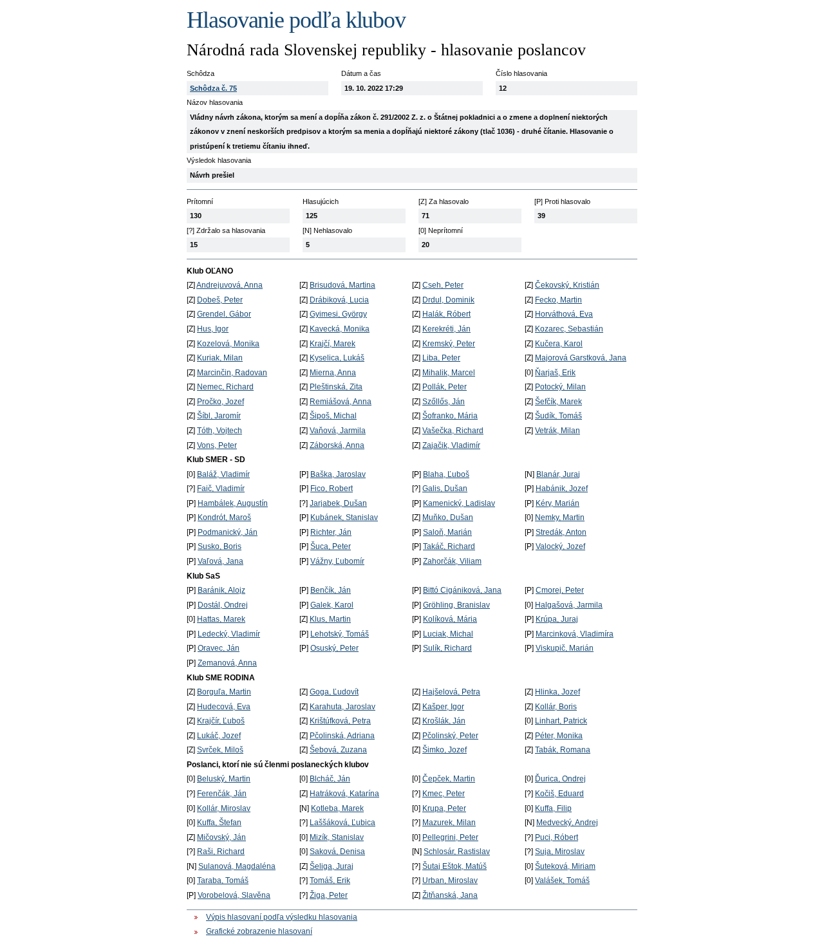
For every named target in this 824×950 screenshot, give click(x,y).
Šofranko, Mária (450, 415)
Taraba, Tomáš (222, 880)
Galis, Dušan (444, 488)
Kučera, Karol (559, 343)
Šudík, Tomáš (558, 415)
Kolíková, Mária (450, 619)
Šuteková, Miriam (565, 866)
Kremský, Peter (448, 343)
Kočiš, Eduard (559, 793)
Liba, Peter (441, 357)
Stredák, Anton (561, 532)
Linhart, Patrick (561, 720)
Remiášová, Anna (340, 401)
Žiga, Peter (329, 895)
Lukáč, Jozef (219, 735)
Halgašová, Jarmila (569, 605)
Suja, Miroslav (560, 851)
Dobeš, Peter (220, 299)
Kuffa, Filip (553, 808)
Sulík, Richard (447, 648)
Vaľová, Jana (220, 561)
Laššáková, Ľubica (342, 822)
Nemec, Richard (225, 386)
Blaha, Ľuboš (446, 474)
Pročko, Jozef (220, 401)
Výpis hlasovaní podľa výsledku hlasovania (281, 917)
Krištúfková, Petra (340, 720)
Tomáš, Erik (330, 880)
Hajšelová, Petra (451, 691)
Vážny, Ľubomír (337, 561)
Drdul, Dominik (448, 299)
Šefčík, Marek (558, 401)
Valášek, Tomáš (562, 880)
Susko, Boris (219, 546)
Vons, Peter (217, 445)
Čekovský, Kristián (567, 285)
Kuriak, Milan (220, 357)
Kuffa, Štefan (219, 822)
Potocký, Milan (560, 386)
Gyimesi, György (338, 314)
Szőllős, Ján (443, 401)
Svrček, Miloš (220, 749)
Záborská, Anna (337, 445)
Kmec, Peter (443, 793)
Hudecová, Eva (223, 706)
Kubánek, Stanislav (344, 517)
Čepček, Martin (448, 778)
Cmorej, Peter (560, 590)
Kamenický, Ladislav (459, 503)
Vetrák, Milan (557, 430)
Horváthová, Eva (564, 314)
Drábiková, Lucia (339, 299)
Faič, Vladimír (221, 488)
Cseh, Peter (443, 285)
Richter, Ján (330, 532)
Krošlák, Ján (443, 720)
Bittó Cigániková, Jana (462, 590)
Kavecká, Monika (340, 328)
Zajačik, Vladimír (451, 445)
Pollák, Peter (444, 386)
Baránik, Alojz (221, 590)
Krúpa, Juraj (557, 619)
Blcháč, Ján (330, 778)
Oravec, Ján (218, 648)
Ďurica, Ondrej (560, 778)
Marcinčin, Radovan (232, 372)
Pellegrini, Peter (450, 837)
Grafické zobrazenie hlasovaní (259, 931)
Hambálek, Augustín (233, 503)
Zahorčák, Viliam (452, 561)
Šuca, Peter (330, 546)
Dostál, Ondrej (223, 605)
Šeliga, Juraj (331, 866)
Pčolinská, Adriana (342, 735)
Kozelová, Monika (228, 343)
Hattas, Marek (221, 619)
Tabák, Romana (562, 749)
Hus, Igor (213, 328)
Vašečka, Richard (452, 430)
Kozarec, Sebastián (569, 328)
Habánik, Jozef (562, 488)
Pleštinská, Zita (336, 386)
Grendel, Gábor (224, 314)
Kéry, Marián (557, 503)
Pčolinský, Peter (450, 735)
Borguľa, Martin (224, 691)
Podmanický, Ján (228, 532)
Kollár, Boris (556, 706)
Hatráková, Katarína (344, 793)
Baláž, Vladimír (223, 474)
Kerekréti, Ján (446, 328)
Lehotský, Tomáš (339, 633)
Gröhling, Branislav (456, 605)
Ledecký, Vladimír (229, 633)
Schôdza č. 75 (213, 88)
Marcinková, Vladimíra (574, 633)
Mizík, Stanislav (337, 837)
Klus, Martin (330, 619)
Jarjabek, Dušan (338, 503)
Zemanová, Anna (227, 662)
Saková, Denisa (337, 851)
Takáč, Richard (449, 546)
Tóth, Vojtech (219, 430)
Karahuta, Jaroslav (342, 706)
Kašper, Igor (443, 706)
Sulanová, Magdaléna (237, 866)
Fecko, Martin (558, 299)
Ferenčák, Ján (222, 793)
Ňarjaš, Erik (555, 372)
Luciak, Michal (448, 633)
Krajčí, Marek (332, 343)
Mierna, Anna (333, 372)
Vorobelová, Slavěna (234, 895)
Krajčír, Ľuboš (221, 720)
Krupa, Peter (444, 808)
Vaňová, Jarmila (338, 430)
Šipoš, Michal (333, 415)
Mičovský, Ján (221, 837)
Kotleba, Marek (337, 808)
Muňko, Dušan (447, 517)
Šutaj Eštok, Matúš (454, 866)
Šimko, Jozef (444, 749)
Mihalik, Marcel (448, 372)
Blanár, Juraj (558, 474)
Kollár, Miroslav (223, 808)
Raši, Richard (221, 851)
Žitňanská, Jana (450, 895)
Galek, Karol (331, 605)
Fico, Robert (331, 488)
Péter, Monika (559, 735)
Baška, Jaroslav (338, 474)
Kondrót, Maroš (224, 517)
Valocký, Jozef (560, 546)
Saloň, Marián (447, 532)
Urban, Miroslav (450, 880)
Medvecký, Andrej (567, 822)
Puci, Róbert (556, 837)
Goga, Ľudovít (334, 691)
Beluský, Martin (223, 778)
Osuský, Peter (334, 648)
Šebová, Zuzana (338, 749)
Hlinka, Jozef (557, 691)
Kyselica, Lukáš (337, 357)
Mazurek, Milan (449, 822)
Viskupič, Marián (565, 648)
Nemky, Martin (560, 517)
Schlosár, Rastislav (457, 851)
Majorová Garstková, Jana (580, 357)
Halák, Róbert (446, 314)
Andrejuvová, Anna (229, 285)
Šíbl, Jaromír (219, 415)
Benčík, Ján (330, 590)
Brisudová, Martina (342, 285)
